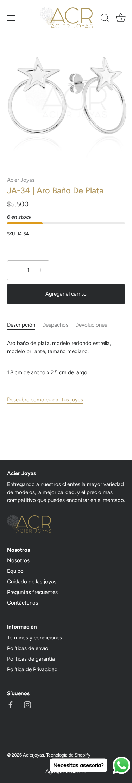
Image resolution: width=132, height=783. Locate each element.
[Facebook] (10, 704)
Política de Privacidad (32, 669)
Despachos (55, 325)
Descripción (21, 325)
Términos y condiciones (34, 638)
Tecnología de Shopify (68, 755)
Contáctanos (22, 603)
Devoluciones (91, 325)
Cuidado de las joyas (31, 581)
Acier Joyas (20, 180)
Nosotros (18, 560)
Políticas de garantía (31, 659)
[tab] (24, 325)
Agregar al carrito (66, 294)
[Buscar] (105, 19)
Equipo (15, 571)
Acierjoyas (33, 755)
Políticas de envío (27, 648)
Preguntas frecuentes (32, 592)
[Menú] (11, 18)
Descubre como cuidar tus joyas (45, 399)
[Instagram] (27, 704)
